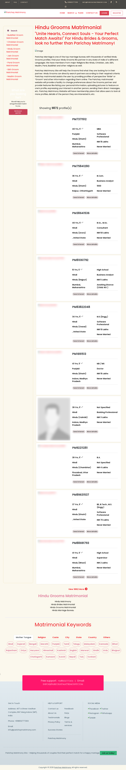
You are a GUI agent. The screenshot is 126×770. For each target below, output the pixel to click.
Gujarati (21, 644)
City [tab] (67, 637)
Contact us (53, 708)
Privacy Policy (54, 722)
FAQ (15, 2)
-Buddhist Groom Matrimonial (14, 36)
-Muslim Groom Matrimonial (14, 78)
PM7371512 (79, 119)
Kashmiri (61, 650)
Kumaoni (50, 656)
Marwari (85, 650)
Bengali (33, 644)
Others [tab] (106, 637)
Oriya (23, 650)
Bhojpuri (116, 650)
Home (62, 13)
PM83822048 (81, 307)
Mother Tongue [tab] (23, 637)
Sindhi (96, 650)
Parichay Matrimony (57, 738)
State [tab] (79, 637)
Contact (24, 2)
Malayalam (89, 644)
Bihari (115, 644)
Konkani (92, 656)
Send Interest (78, 153)
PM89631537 (80, 495)
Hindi (10, 644)
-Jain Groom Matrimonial (12, 57)
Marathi (44, 644)
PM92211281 (80, 448)
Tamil (66, 644)
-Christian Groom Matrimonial (15, 43)
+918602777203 (72, 2)
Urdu (105, 650)
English (73, 650)
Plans (80, 13)
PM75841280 (80, 166)
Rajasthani (11, 650)
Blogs (66, 717)
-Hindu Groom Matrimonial (13, 50)
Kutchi (62, 656)
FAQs (66, 713)
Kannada (103, 644)
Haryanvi (34, 650)
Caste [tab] (55, 637)
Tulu (81, 656)
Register (117, 13)
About (7, 2)
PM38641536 (80, 213)
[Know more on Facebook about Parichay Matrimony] (111, 2)
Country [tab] (92, 637)
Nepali (72, 656)
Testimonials (54, 717)
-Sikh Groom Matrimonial (12, 71)
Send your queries (18, 112)
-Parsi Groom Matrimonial (13, 64)
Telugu (76, 644)
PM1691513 (79, 354)
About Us (52, 713)
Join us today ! (108, 753)
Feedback (68, 708)
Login (104, 13)
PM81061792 (80, 260)
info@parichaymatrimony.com (94, 2)
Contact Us (91, 13)
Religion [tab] (42, 637)
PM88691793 (80, 543)
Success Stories (55, 729)
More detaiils (92, 153)
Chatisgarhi (36, 656)
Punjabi (56, 644)
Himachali (48, 650)
